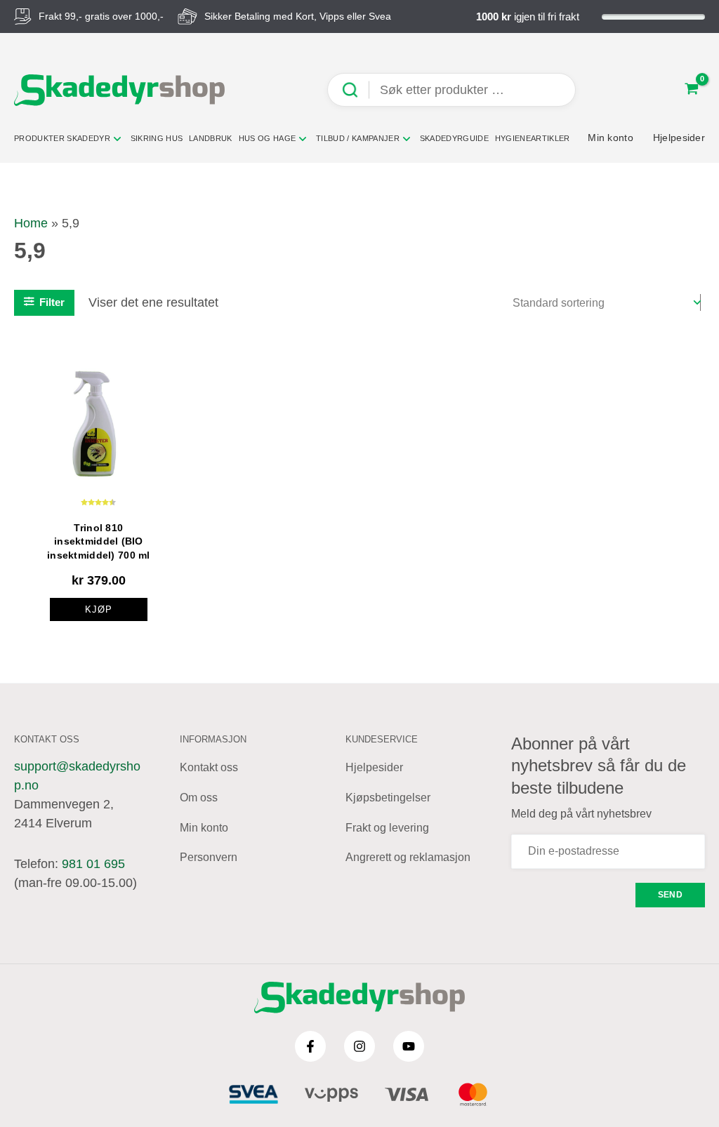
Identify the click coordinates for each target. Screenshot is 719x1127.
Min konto (204, 828)
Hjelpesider (374, 767)
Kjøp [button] (98, 609)
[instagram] (359, 1046)
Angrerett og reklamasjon (407, 857)
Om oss (199, 797)
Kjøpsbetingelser (387, 797)
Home (31, 223)
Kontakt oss (209, 767)
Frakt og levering (387, 828)
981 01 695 (93, 864)
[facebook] (310, 1046)
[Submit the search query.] (355, 90)
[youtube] (408, 1046)
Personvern (208, 857)
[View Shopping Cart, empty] (691, 90)
